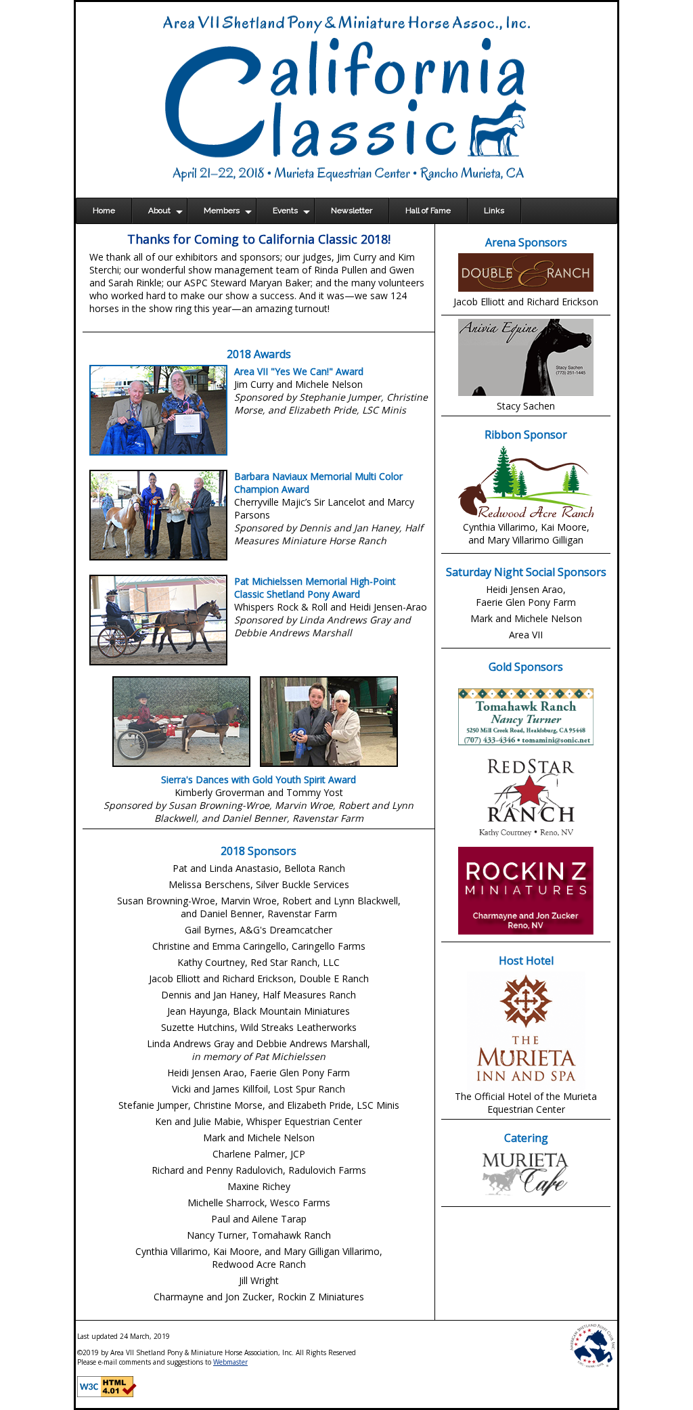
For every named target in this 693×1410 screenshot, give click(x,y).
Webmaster (230, 1362)
